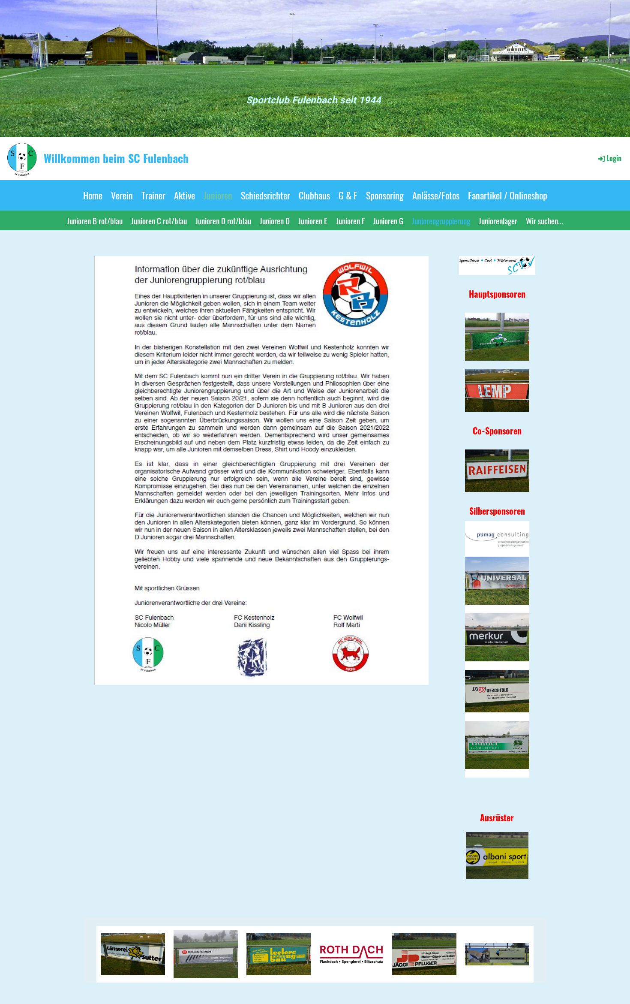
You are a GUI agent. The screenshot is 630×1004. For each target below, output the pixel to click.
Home (92, 195)
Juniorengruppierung (441, 220)
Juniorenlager (498, 220)
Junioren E (312, 220)
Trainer (153, 195)
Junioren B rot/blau (95, 220)
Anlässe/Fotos (435, 195)
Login (613, 158)
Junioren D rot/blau (223, 220)
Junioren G (388, 220)
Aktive (184, 195)
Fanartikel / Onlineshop (507, 195)
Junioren (218, 195)
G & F (348, 195)
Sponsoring (385, 195)
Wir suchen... (544, 220)
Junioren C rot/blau (159, 220)
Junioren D (275, 220)
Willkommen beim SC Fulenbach (116, 158)
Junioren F (350, 220)
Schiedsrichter (265, 195)
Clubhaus (314, 195)
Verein (122, 195)
